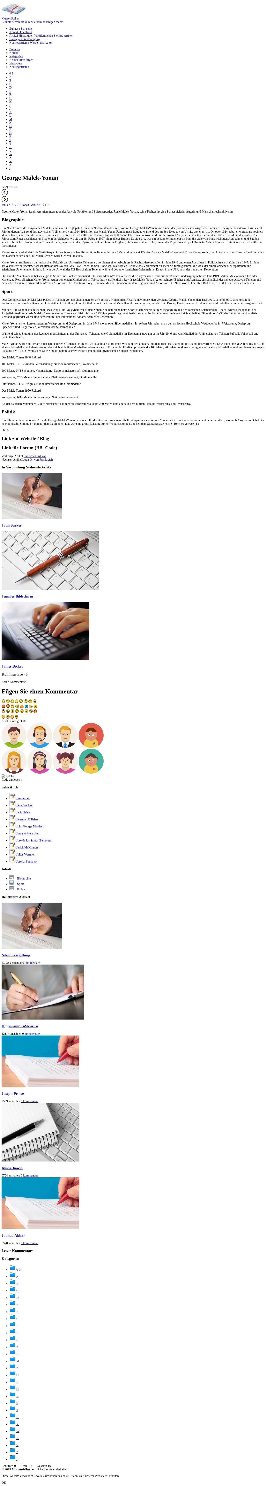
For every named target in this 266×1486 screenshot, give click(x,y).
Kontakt (20, 32)
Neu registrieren (30, 42)
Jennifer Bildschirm (17, 596)
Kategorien (16, 56)
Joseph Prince (13, 1093)
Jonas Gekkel (30, 205)
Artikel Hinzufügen (40, 35)
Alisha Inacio (12, 1168)
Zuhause (20, 28)
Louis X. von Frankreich (37, 459)
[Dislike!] (5, 430)
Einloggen (24, 39)
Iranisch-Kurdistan (35, 456)
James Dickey (12, 666)
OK (4, 1482)
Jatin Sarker (12, 525)
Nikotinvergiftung (16, 955)
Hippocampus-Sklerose (20, 1026)
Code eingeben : (12, 779)
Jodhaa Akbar (13, 1235)
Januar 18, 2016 (11, 205)
